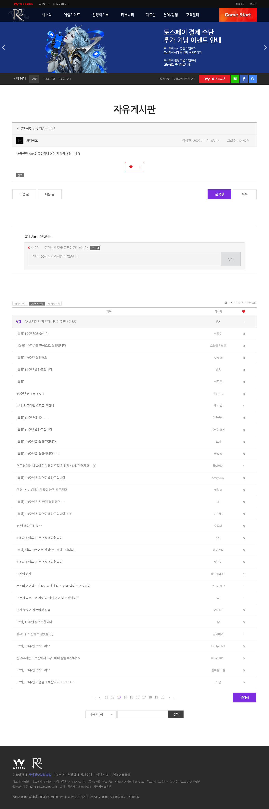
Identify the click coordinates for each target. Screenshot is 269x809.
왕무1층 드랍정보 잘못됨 (34, 634)
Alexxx (218, 357)
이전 (3, 47)
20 (162, 697)
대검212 (218, 393)
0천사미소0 (218, 574)
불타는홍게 (218, 429)
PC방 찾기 (65, 78)
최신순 (228, 302)
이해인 (218, 333)
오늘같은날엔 (218, 345)
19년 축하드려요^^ (29, 526)
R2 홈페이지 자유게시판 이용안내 (50, 321)
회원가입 (240, 4)
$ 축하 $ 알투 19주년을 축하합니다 (39, 538)
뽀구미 (218, 562)
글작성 (219, 194)
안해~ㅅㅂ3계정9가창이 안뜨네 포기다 (41, 490)
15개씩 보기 (20, 303)
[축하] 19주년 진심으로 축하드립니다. (41, 478)
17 (144, 697)
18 (150, 697)
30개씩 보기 (37, 303)
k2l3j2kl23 (218, 646)
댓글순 (239, 302)
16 (137, 697)
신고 (20, 175)
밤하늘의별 (218, 670)
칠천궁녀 (218, 417)
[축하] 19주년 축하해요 (31, 357)
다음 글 (50, 194)
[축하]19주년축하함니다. (32, 333)
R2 (18, 15)
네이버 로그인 (235, 79)
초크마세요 (218, 586)
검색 (176, 714)
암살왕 (218, 453)
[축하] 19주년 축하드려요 (33, 646)
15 (131, 697)
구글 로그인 (253, 79)
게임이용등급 (121, 775)
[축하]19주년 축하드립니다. (34, 370)
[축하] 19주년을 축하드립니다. (36, 442)
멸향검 (218, 489)
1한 (218, 538)
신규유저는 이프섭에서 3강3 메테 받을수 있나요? (48, 658)
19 (156, 697)
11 (106, 697)
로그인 (253, 4)
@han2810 (218, 658)
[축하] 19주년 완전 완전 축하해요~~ (40, 502)
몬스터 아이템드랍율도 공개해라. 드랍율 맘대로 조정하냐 (53, 586)
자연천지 (218, 513)
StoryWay (218, 477)
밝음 (218, 369)
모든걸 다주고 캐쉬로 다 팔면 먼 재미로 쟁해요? (47, 598)
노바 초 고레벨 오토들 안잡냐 (35, 406)
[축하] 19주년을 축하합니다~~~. (37, 454)
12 (112, 697)
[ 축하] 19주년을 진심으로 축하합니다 (41, 345)
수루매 (218, 526)
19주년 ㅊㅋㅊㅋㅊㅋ (30, 394)
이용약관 (18, 775)
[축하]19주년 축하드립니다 (34, 430)
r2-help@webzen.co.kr (43, 786)
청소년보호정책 (66, 775)
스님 (218, 682)
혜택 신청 (49, 78)
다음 (266, 47)
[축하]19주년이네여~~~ (32, 418)
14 (125, 697)
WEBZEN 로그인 (214, 79)
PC (43, 4)
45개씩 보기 (54, 303)
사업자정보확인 (102, 786)
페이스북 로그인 (244, 79)
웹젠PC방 (102, 775)
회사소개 (86, 775)
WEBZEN (19, 763)
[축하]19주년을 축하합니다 (34, 622)
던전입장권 (23, 574)
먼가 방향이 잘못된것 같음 (33, 610)
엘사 (218, 441)
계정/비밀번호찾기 (184, 78)
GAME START (238, 15)
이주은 (218, 381)
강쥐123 (218, 610)
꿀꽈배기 (218, 465)
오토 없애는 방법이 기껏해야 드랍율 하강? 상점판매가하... (56, 466)
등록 (231, 259)
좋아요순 (252, 302)
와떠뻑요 (32, 140)
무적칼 (218, 405)
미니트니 (218, 550)
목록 (245, 194)
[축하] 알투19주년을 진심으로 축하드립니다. (45, 550)
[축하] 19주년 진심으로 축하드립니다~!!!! (44, 514)
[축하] (20, 382)
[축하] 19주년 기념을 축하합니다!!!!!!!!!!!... (46, 682)
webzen (23, 4)
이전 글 (24, 194)
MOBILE (61, 4)
